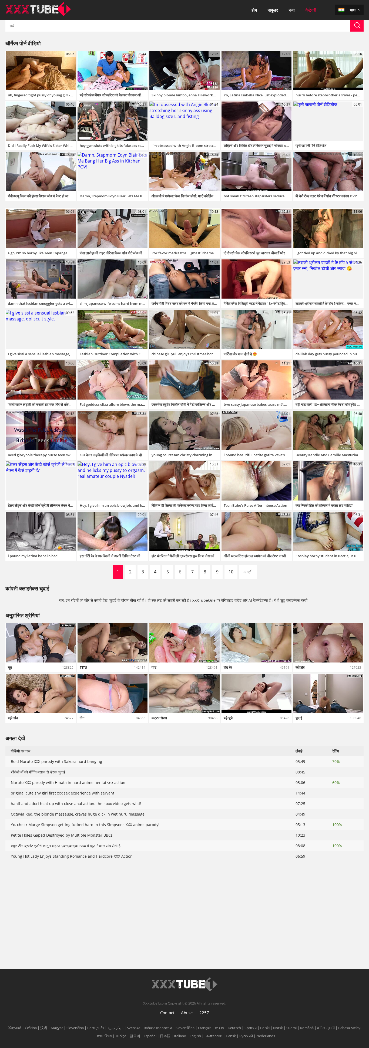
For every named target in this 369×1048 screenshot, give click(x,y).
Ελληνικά (13, 1027)
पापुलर (273, 10)
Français (204, 1027)
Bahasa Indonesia (158, 1027)
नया (292, 10)
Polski (265, 1027)
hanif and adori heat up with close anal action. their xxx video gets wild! (76, 803)
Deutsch (234, 1027)
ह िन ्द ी (326, 1027)
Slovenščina (185, 1027)
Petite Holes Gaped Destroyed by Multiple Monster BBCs (62, 835)
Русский (246, 1035)
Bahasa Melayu (350, 1027)
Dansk (231, 1035)
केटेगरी (311, 10)
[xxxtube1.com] (38, 15)
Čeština (31, 1027)
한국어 (135, 1035)
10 (231, 572)
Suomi (291, 1027)
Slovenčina (75, 1027)
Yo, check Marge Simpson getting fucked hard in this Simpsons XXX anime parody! (85, 824)
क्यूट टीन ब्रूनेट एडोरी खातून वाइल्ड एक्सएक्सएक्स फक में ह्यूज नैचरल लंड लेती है (65, 845)
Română (307, 1027)
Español (150, 1035)
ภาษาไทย (104, 1035)
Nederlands (265, 1035)
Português (95, 1027)
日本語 (165, 1035)
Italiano (180, 1035)
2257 (204, 1012)
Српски (250, 1027)
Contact (167, 1012)
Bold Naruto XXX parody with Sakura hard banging (56, 761)
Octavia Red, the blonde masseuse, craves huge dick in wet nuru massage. (78, 814)
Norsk (278, 1027)
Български (213, 1035)
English (195, 1035)
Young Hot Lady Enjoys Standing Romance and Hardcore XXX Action (72, 856)
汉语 (43, 1027)
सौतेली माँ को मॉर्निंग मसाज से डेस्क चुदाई (38, 772)
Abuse (187, 1012)
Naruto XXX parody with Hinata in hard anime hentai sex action (68, 782)
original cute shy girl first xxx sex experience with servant (62, 793)
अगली (248, 572)
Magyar (57, 1027)
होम (254, 10)
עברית (219, 1027)
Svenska (133, 1027)
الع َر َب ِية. (115, 1027)
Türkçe (120, 1035)
